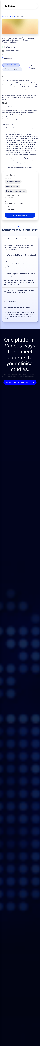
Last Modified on (10, 207)
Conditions (8, 178)
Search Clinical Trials (8, 16)
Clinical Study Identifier (12, 195)
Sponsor (7, 201)
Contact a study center (20, 215)
